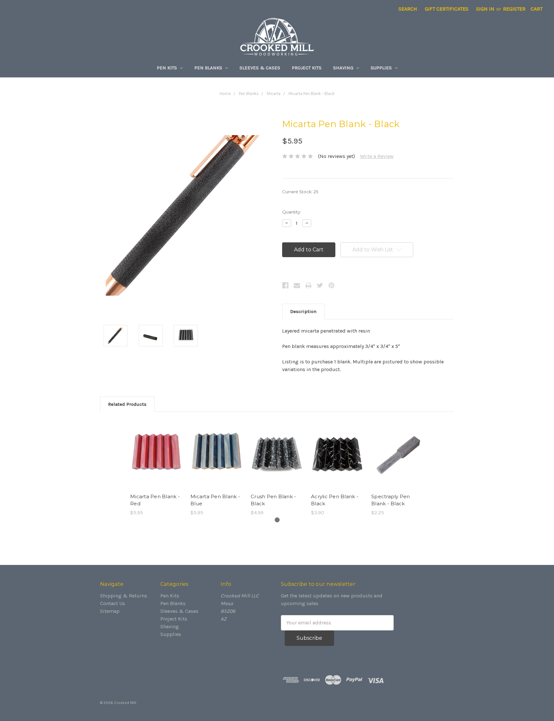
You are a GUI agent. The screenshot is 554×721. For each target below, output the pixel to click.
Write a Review (377, 156)
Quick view (156, 448)
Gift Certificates (446, 9)
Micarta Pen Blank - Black (312, 93)
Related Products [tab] (127, 404)
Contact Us (112, 603)
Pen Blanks (208, 68)
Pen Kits (167, 68)
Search (408, 9)
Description (303, 311)
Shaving (344, 68)
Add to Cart (157, 461)
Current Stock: (300, 191)
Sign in (485, 9)
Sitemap (110, 611)
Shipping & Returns (123, 596)
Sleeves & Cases (259, 68)
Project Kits (307, 68)
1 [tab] (277, 519)
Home (225, 93)
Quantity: (291, 211)
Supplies (382, 68)
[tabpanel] (156, 468)
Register (514, 9)
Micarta (274, 93)
